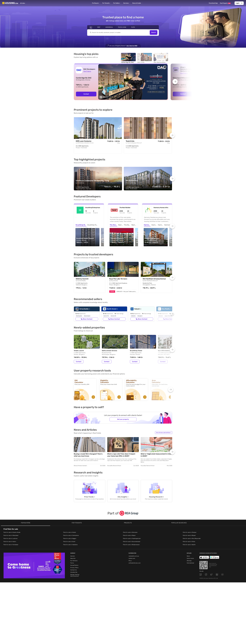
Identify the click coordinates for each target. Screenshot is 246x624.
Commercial (109, 27)
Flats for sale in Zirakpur (189, 532)
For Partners (73, 560)
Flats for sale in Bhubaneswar (131, 544)
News (188, 556)
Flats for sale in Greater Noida (11, 532)
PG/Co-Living (122, 27)
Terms (72, 563)
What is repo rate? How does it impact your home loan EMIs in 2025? (121, 455)
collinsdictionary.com (135, 563)
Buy (91, 27)
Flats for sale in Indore (9, 541)
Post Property (225, 3)
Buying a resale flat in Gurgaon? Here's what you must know (88, 455)
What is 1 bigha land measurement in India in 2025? (156, 455)
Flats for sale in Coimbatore (71, 535)
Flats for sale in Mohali (69, 532)
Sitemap (189, 560)
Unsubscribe (73, 572)
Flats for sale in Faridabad (10, 544)
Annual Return (74, 565)
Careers (72, 556)
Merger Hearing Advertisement (74, 575)
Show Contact (87, 319)
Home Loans (190, 558)
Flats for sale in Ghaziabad (10, 535)
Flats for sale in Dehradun (130, 532)
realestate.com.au (134, 556)
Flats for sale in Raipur (129, 535)
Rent (98, 27)
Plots (133, 27)
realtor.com (132, 558)
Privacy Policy (74, 567)
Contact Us (73, 570)
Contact (86, 94)
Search (153, 32)
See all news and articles (163, 432)
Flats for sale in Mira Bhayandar (192, 538)
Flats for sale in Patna (189, 541)
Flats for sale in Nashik (189, 544)
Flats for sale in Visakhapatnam (132, 538)
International (190, 563)
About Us (72, 558)
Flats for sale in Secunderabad (131, 541)
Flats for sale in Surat (69, 541)
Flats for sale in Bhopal (189, 535)
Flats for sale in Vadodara (70, 544)
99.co (130, 560)
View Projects (87, 71)
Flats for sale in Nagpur (69, 538)
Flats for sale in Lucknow (10, 538)
